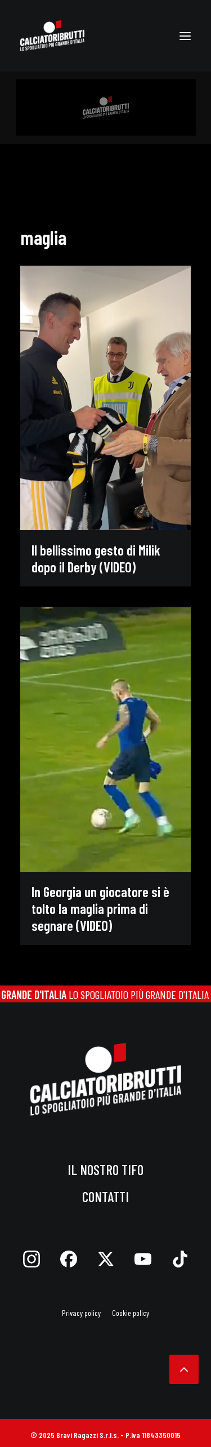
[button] (185, 35)
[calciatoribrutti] (52, 35)
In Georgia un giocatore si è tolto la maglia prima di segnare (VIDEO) (100, 908)
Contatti (105, 1196)
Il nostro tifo (105, 1169)
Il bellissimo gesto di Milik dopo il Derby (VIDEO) (96, 558)
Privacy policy (81, 1313)
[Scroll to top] (184, 1367)
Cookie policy (130, 1313)
